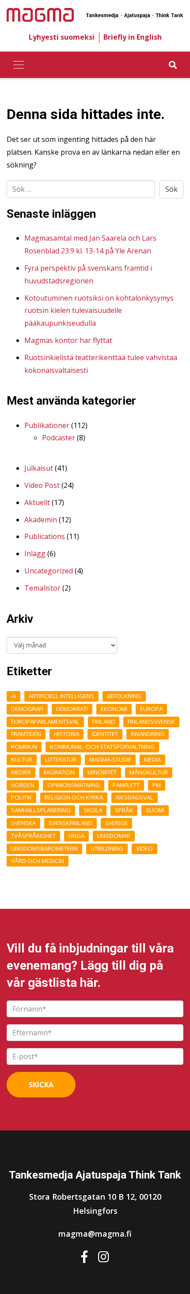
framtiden (26, 734)
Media (152, 759)
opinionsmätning (73, 785)
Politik (21, 797)
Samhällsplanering (41, 810)
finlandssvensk (151, 721)
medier (21, 772)
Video (144, 848)
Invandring (147, 734)
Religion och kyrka (74, 797)
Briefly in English (132, 37)
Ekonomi (114, 709)
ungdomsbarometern (44, 848)
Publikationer (46, 425)
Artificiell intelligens (61, 696)
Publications (44, 536)
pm (156, 785)
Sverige (116, 823)
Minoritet (102, 772)
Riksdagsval (134, 797)
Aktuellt (37, 502)
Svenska (23, 823)
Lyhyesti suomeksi (62, 37)
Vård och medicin (37, 861)
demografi (27, 709)
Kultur (21, 759)
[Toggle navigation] (18, 64)
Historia (66, 734)
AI (13, 696)
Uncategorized (48, 571)
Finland (103, 721)
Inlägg (35, 553)
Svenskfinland (70, 823)
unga (76, 836)
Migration (59, 772)
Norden (22, 785)
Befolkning (124, 696)
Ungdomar (113, 836)
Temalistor (42, 588)
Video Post (42, 485)
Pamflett (126, 785)
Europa (151, 709)
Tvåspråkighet (33, 836)
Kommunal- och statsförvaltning (102, 747)
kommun (24, 747)
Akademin (40, 519)
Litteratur (60, 759)
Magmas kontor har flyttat (68, 340)
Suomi (155, 810)
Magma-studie (110, 759)
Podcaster (58, 437)
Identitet (105, 734)
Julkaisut (38, 468)
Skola (93, 810)
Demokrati (72, 709)
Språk (124, 810)
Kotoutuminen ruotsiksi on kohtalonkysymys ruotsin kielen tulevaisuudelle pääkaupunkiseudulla (99, 310)
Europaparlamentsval (45, 721)
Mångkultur (148, 772)
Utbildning (107, 848)
